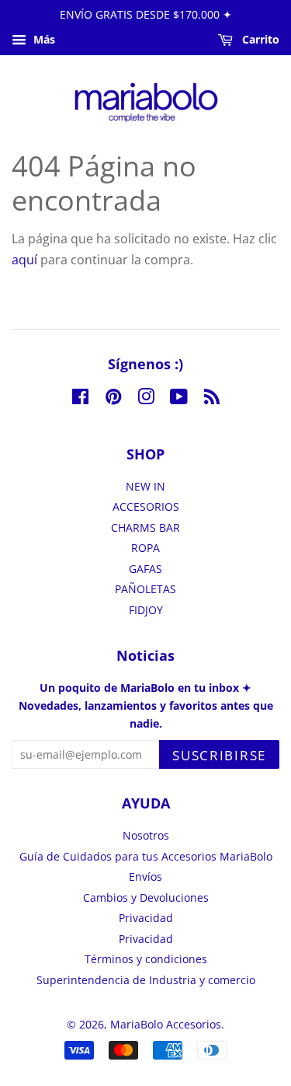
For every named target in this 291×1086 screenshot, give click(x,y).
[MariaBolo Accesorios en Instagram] (145, 399)
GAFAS (145, 568)
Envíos (145, 876)
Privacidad (146, 917)
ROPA (145, 547)
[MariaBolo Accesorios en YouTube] (179, 399)
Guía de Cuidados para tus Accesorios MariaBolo (145, 856)
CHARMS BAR (145, 527)
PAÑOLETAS (145, 588)
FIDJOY (146, 609)
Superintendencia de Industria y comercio (145, 980)
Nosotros (146, 835)
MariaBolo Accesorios (165, 1024)
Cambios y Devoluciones (146, 897)
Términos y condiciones (146, 959)
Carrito (259, 39)
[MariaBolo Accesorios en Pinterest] (113, 399)
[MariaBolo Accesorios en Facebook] (80, 399)
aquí (24, 259)
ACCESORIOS (146, 506)
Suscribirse (219, 755)
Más (42, 39)
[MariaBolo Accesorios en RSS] (211, 399)
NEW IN (145, 486)
